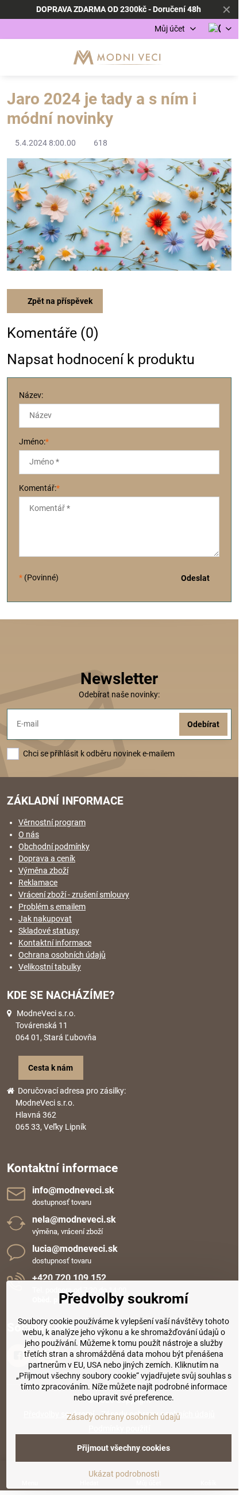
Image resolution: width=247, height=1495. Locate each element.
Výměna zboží (43, 870)
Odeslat (195, 578)
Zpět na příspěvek (59, 301)
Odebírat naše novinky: (119, 694)
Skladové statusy (48, 930)
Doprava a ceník (46, 858)
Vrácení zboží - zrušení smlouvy (73, 894)
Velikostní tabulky (49, 966)
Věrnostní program (52, 822)
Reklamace (37, 882)
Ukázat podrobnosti (123, 1473)
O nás (28, 834)
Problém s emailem (52, 906)
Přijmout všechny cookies (123, 1448)
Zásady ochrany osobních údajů (123, 1417)
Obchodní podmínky (54, 846)
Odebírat (203, 724)
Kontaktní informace (54, 942)
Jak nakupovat (45, 918)
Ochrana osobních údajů (62, 954)
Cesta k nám (50, 1067)
